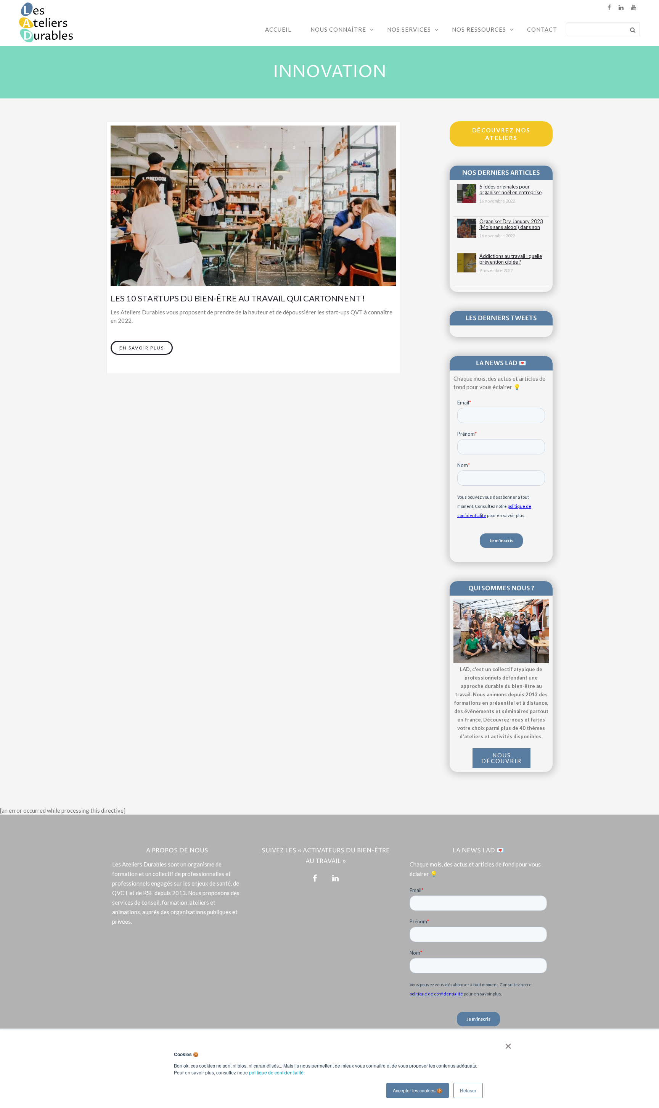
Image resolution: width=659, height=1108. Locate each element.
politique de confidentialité (276, 1072)
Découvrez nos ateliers (501, 134)
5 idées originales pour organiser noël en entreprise (510, 189)
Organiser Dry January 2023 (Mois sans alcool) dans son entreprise (511, 224)
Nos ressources (479, 29)
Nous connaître (338, 29)
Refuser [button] (468, 1090)
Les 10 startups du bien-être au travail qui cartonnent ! (238, 298)
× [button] (507, 1043)
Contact (542, 29)
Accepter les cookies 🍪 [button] (417, 1090)
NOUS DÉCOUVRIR (501, 758)
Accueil (278, 29)
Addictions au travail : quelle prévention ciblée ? (510, 259)
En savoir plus (141, 348)
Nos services (409, 29)
